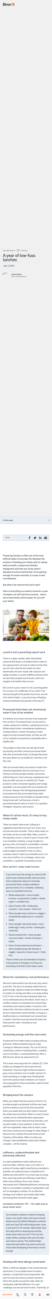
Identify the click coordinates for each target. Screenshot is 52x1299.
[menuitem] (7, 3)
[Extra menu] (47, 1294)
